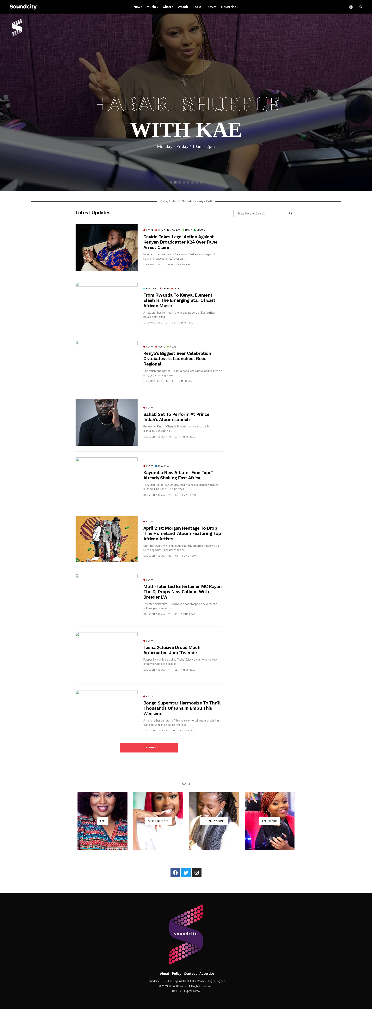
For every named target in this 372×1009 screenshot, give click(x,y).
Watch (183, 7)
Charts (168, 7)
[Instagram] (197, 872)
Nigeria (201, 230)
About (164, 974)
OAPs (212, 7)
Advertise (206, 974)
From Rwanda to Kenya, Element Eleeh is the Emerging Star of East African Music (179, 300)
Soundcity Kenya (154, 437)
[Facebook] (175, 872)
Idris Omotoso (152, 264)
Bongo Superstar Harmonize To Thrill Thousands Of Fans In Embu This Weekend (181, 708)
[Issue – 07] (186, 934)
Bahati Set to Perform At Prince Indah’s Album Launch (176, 417)
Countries (228, 7)
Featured (152, 289)
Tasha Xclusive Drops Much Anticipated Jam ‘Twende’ (171, 650)
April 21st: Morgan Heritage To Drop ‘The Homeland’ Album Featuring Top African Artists (182, 533)
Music (151, 7)
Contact (190, 974)
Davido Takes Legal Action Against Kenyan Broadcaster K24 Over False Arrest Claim (180, 242)
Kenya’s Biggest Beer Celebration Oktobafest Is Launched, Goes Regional (177, 359)
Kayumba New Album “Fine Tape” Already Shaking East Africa (178, 475)
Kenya (149, 230)
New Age (175, 230)
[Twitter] (186, 872)
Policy (176, 974)
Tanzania (163, 466)
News (137, 7)
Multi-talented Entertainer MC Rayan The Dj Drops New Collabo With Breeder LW (182, 592)
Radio (196, 7)
